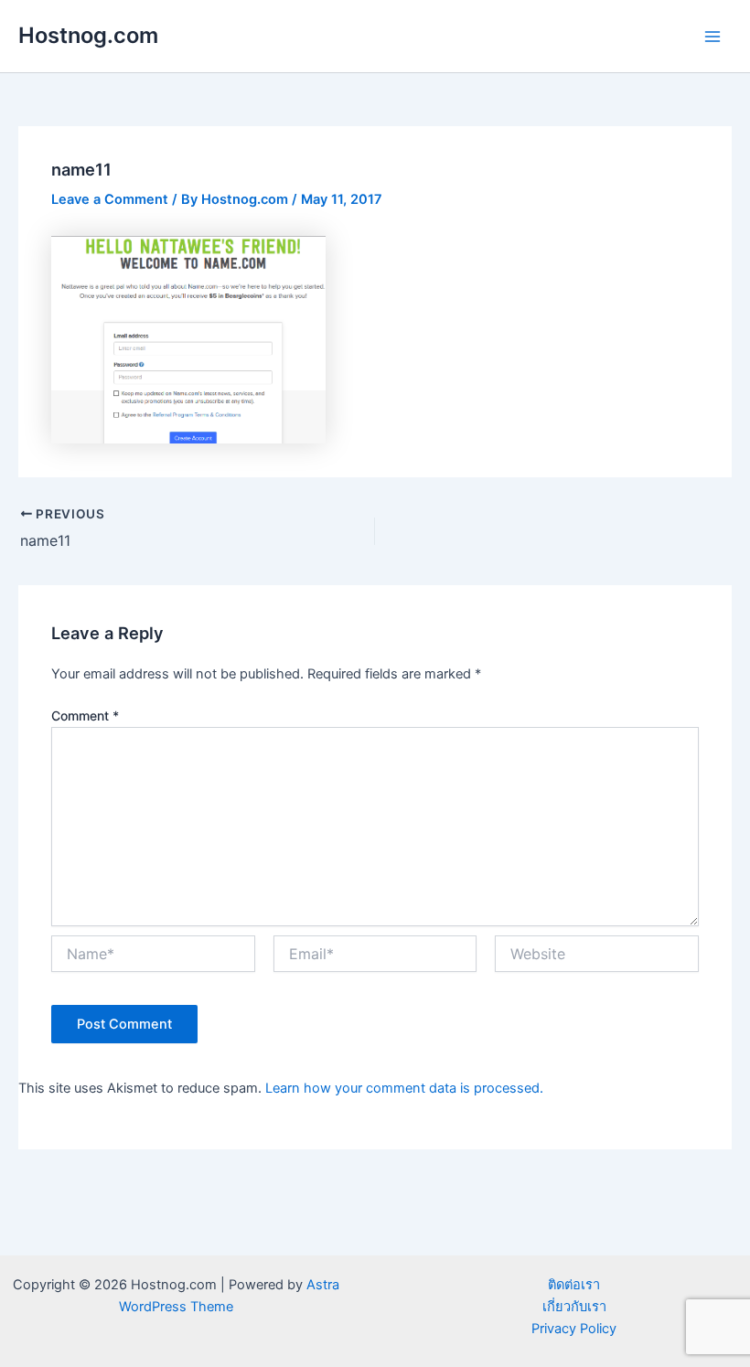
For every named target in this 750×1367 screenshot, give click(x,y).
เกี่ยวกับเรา (574, 1306)
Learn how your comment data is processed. (404, 1088)
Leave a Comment (109, 199)
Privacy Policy (573, 1328)
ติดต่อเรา (574, 1284)
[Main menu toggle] (712, 36)
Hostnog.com (88, 35)
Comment (85, 715)
